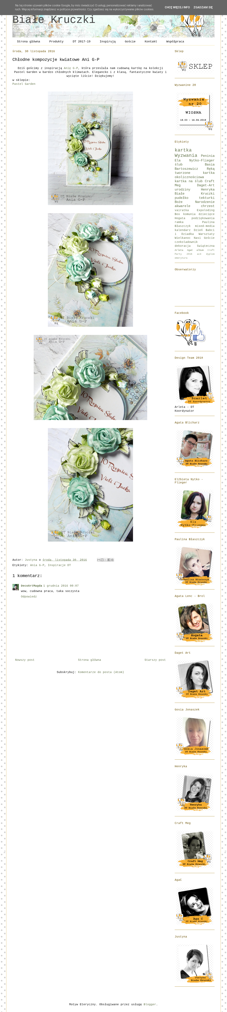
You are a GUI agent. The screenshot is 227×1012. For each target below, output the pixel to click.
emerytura (181, 258)
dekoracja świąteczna (195, 246)
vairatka (182, 210)
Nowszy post (25, 660)
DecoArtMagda (31, 586)
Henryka (208, 190)
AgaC (190, 250)
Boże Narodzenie (195, 202)
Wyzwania (186, 155)
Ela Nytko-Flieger (195, 160)
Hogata (180, 218)
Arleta (179, 250)
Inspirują (108, 41)
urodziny (182, 190)
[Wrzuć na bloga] (102, 560)
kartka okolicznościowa (195, 175)
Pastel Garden (23, 84)
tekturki (207, 198)
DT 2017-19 (81, 41)
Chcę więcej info (177, 7)
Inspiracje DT (59, 565)
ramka (179, 222)
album (200, 250)
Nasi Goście (204, 238)
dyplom (210, 254)
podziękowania (203, 218)
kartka (183, 150)
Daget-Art (206, 185)
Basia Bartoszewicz (195, 167)
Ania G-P (37, 565)
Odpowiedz (29, 596)
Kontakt (151, 41)
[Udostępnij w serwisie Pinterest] (112, 560)
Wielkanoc (183, 238)
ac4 (199, 254)
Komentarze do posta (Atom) (101, 672)
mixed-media (205, 226)
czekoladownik (186, 242)
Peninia (208, 156)
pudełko (181, 198)
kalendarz (183, 230)
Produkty (56, 41)
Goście (130, 41)
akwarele (182, 206)
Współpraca (175, 41)
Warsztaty (207, 234)
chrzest (208, 206)
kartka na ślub (189, 181)
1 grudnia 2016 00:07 (61, 586)
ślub (178, 165)
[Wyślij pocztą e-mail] (99, 560)
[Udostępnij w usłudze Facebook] (109, 560)
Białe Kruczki (53, 20)
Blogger (150, 1004)
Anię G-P (71, 68)
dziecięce (207, 214)
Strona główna (28, 41)
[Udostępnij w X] (105, 560)
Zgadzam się (203, 7)
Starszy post (155, 660)
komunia (189, 214)
